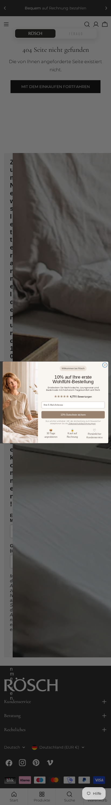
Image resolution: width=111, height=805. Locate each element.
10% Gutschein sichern (73, 414)
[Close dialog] (104, 365)
